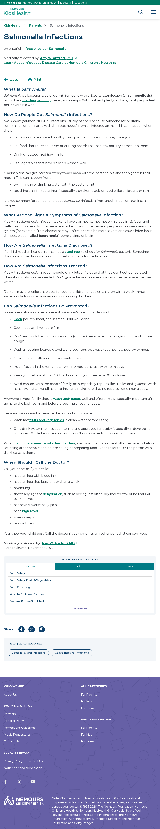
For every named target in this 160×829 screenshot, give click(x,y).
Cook (18, 319)
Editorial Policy (14, 721)
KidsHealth (12, 25)
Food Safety (17, 573)
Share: (9, 629)
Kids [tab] (80, 566)
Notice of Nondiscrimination (23, 768)
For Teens (87, 708)
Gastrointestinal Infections (72, 652)
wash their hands (67, 399)
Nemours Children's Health (40, 2)
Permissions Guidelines (19, 727)
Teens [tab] (129, 566)
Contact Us (11, 741)
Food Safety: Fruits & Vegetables (30, 580)
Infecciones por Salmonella (44, 49)
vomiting (44, 100)
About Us (10, 694)
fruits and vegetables (46, 420)
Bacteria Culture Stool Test (27, 601)
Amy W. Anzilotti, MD (58, 58)
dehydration (52, 494)
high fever (30, 511)
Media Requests (15, 734)
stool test (72, 252)
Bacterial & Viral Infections (28, 652)
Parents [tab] (30, 566)
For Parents (89, 694)
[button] (12, 79)
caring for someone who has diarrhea (44, 443)
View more (80, 608)
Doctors (65, 2)
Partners (10, 714)
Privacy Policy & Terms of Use (24, 761)
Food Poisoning (20, 587)
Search (140, 12)
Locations (80, 2)
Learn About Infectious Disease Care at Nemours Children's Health (60, 63)
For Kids (86, 701)
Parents (35, 25)
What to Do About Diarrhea (27, 594)
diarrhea (29, 100)
